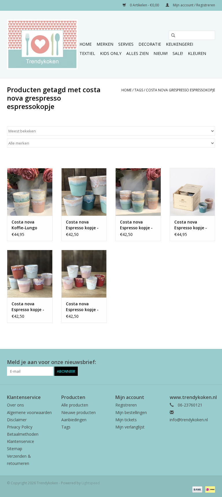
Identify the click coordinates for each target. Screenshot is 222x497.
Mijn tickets (126, 419)
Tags (138, 90)
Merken (105, 44)
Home (85, 44)
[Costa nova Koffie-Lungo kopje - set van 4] (30, 192)
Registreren (126, 405)
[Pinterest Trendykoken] (200, 362)
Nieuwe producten (78, 412)
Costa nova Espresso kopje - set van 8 (190, 225)
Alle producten (74, 405)
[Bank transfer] (196, 489)
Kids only (110, 53)
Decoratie (149, 44)
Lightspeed (91, 483)
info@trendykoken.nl (189, 419)
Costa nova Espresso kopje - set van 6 (82, 225)
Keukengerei (179, 44)
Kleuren (197, 53)
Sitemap (14, 448)
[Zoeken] (173, 35)
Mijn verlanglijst (130, 427)
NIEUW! (160, 53)
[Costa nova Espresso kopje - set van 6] (84, 192)
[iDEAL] (209, 489)
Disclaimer (17, 419)
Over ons (15, 405)
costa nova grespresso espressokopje (180, 90)
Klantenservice (20, 441)
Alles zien (137, 53)
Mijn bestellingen (131, 412)
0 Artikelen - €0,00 (144, 5)
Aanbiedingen (73, 419)
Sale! (178, 53)
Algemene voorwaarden (29, 412)
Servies (126, 44)
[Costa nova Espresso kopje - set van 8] (192, 192)
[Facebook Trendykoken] (189, 362)
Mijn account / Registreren (193, 5)
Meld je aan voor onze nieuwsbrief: (51, 362)
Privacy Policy (19, 427)
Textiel (87, 53)
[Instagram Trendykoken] (210, 362)
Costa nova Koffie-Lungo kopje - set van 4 (28, 225)
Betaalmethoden (22, 434)
